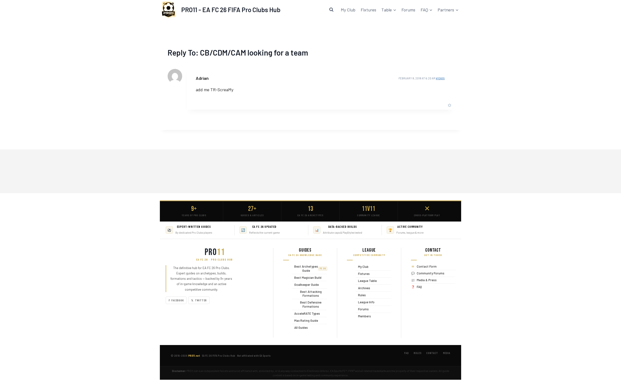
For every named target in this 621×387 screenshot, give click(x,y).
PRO (214, 252)
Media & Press (427, 280)
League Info (365, 302)
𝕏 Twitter (199, 300)
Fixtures (368, 9)
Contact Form (427, 266)
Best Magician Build (306, 277)
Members (363, 316)
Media (446, 352)
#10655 (440, 78)
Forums (408, 9)
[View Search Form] (331, 9)
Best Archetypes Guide (309, 268)
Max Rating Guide (305, 320)
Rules (361, 295)
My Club (348, 9)
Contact (432, 352)
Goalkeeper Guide (305, 284)
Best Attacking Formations (307, 294)
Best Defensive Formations (306, 304)
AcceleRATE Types (306, 313)
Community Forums (430, 273)
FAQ (419, 287)
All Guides (300, 327)
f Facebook (176, 300)
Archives (363, 288)
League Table (366, 281)
